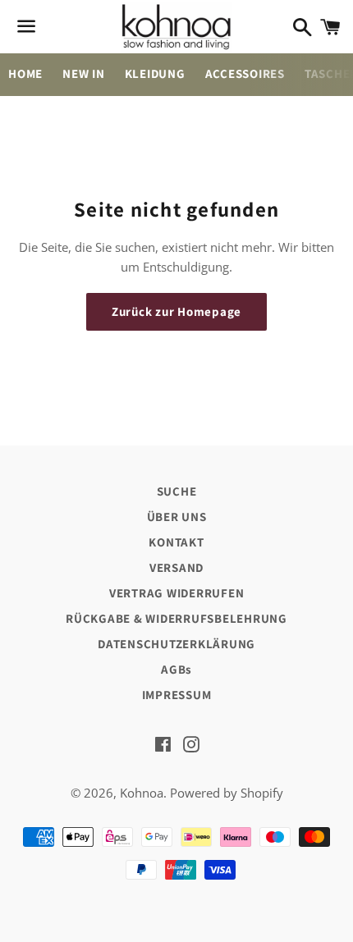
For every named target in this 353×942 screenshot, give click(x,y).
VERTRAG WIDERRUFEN (177, 593)
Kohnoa (141, 792)
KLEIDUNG (155, 73)
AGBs (176, 669)
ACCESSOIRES (245, 73)
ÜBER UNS (177, 516)
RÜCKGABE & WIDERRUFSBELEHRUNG (176, 618)
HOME (25, 73)
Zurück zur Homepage (176, 311)
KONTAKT (176, 542)
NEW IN (83, 73)
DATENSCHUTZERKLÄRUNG (176, 644)
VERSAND (176, 567)
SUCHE (177, 491)
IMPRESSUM (177, 694)
